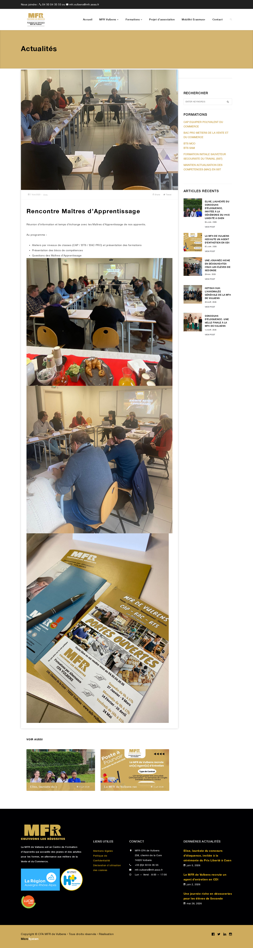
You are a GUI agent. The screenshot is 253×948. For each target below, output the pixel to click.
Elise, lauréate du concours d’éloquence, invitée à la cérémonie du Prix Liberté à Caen (208, 855)
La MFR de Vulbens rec (120, 786)
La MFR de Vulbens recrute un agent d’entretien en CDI (217, 239)
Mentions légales (103, 851)
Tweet (168, 194)
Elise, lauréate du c (43, 786)
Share (157, 194)
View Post (210, 227)
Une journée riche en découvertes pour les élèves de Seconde (208, 896)
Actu (45, 195)
